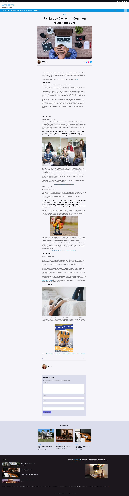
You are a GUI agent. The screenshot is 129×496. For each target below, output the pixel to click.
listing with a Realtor (66, 353)
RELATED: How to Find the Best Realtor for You (64, 184)
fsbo (55, 353)
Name (44, 395)
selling (57, 354)
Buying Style (8, 4)
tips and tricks (73, 461)
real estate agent (49, 354)
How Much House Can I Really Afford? (28, 479)
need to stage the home (47, 280)
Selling (64, 14)
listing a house (59, 353)
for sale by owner (51, 353)
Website (45, 406)
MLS (75, 353)
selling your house (61, 354)
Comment (45, 382)
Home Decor (59, 444)
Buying (39, 444)
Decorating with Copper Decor (63, 446)
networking (79, 353)
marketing (72, 353)
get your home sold (76, 459)
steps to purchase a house (77, 460)
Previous (44, 358)
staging (67, 354)
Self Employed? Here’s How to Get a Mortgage (82, 447)
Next (84, 358)
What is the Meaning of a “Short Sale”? (45, 447)
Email (44, 400)
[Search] (125, 10)
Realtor (54, 354)
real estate (83, 353)
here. (77, 79)
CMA (47, 353)
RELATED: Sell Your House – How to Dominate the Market (64, 250)
